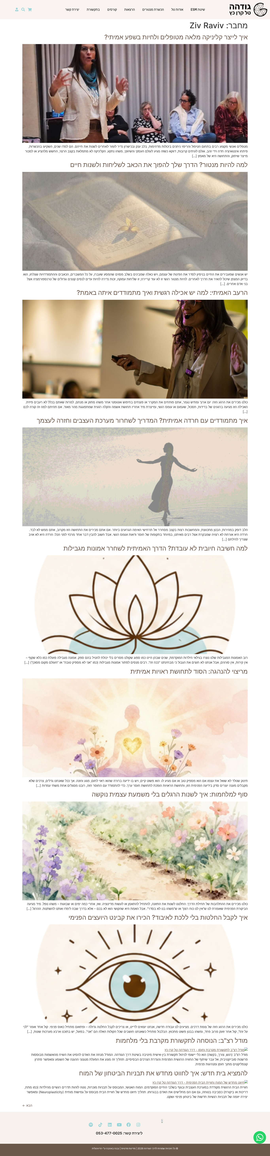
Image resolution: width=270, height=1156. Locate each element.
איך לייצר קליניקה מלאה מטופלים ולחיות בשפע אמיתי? (176, 37)
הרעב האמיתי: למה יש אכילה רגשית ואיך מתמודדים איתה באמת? (162, 292)
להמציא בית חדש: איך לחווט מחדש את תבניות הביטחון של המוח (163, 1073)
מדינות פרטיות (128, 1148)
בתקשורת (93, 9)
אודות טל (177, 9)
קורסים (112, 9)
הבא (27, 1105)
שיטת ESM (198, 9)
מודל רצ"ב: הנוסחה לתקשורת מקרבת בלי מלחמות (182, 1040)
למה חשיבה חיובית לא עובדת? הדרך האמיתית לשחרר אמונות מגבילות (155, 548)
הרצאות (129, 9)
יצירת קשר (72, 9)
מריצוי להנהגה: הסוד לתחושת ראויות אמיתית (189, 671)
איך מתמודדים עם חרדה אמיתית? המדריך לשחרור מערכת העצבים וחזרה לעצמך (142, 420)
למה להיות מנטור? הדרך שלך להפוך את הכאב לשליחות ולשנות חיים (159, 165)
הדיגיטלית (97, 1148)
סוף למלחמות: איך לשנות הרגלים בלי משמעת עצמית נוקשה (170, 794)
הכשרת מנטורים (153, 9)
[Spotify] (90, 1124)
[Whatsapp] (259, 1137)
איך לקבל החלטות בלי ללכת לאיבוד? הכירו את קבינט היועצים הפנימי (158, 917)
